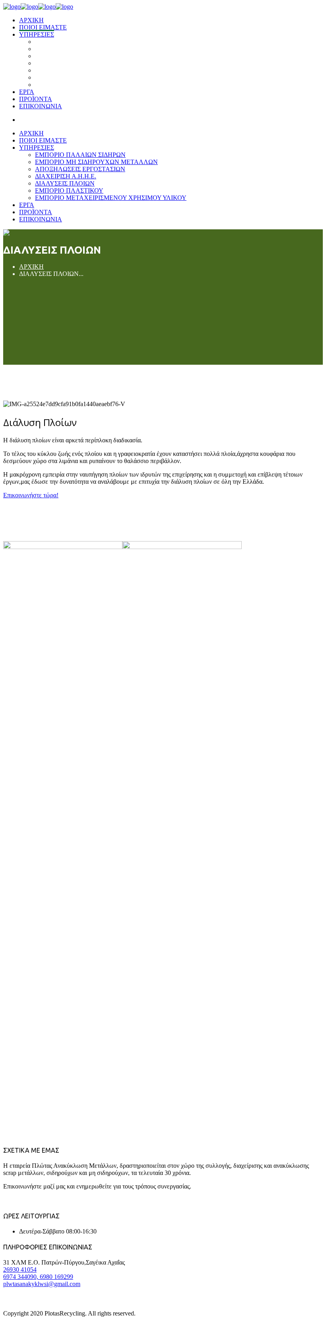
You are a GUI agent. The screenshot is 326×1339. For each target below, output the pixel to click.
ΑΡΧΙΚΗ (31, 266)
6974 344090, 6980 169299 (38, 1276)
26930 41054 (20, 1269)
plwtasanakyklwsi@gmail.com (41, 1283)
